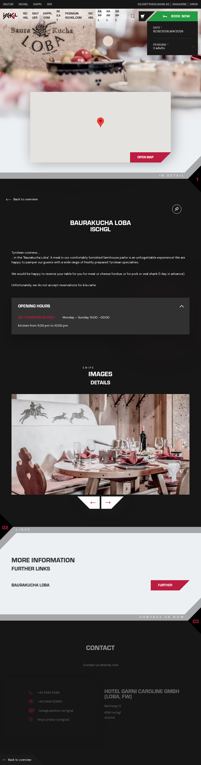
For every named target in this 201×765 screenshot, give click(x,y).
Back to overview (25, 199)
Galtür (8, 4)
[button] (133, 16)
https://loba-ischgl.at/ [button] (53, 719)
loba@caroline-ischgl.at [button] (56, 710)
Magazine (179, 4)
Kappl (37, 4)
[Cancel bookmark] (176, 209)
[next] (112, 502)
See (49, 4)
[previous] (88, 502)
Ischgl (23, 4)
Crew (194, 4)
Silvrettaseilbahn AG (153, 4)
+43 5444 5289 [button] (48, 692)
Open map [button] (145, 157)
